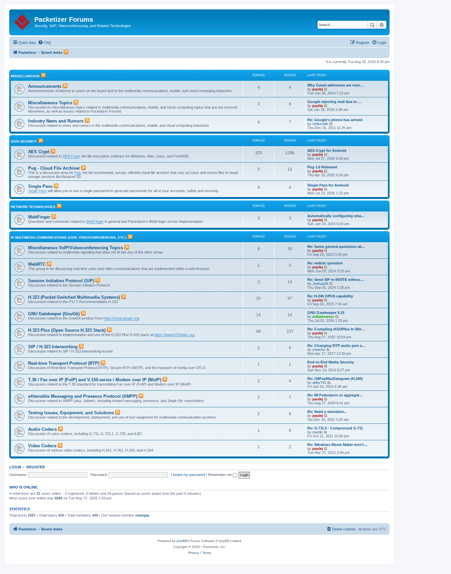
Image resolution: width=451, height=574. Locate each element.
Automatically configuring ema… (336, 216)
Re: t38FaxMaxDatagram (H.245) (335, 379)
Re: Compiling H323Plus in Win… (336, 329)
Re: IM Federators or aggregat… (335, 395)
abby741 (319, 383)
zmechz (318, 350)
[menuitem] (44, 43)
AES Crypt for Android (326, 150)
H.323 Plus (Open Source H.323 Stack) (67, 330)
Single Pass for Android (328, 185)
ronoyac (142, 515)
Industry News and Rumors (56, 120)
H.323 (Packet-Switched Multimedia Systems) (74, 297)
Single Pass (40, 186)
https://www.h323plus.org (174, 335)
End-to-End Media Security (330, 362)
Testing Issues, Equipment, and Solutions (71, 412)
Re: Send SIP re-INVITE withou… (335, 280)
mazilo (317, 432)
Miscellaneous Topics (50, 102)
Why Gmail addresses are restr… (335, 85)
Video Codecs (42, 445)
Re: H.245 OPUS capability (330, 296)
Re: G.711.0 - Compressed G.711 (335, 428)
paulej (317, 89)
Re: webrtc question (325, 263)
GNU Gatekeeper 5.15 (325, 313)
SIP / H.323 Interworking (53, 346)
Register (35, 467)
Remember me (220, 475)
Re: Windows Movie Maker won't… (337, 445)
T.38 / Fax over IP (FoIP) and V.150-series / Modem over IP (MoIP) (94, 379)
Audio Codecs (42, 429)
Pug (77, 173)
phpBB (182, 541)
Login (15, 467)
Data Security (24, 141)
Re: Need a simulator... (326, 412)
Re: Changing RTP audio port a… (336, 346)
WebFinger (39, 217)
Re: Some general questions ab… (336, 247)
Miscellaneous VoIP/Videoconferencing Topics (75, 247)
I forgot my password (188, 475)
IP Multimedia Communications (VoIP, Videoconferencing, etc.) (68, 237)
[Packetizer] (22, 21)
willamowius (323, 317)
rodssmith (320, 124)
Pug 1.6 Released (322, 167)
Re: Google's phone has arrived (335, 120)
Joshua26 (320, 284)
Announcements (44, 86)
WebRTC (37, 264)
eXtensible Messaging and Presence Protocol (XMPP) (82, 396)
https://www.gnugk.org (121, 318)
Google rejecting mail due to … (334, 102)
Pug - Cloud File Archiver (54, 168)
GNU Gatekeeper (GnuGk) (54, 313)
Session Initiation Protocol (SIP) (61, 280)
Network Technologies (33, 207)
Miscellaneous (25, 76)
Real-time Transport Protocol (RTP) (63, 363)
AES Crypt (38, 151)
